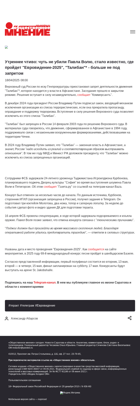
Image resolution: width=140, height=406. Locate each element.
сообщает (83, 94)
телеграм (28, 305)
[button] (129, 318)
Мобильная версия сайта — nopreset (27, 399)
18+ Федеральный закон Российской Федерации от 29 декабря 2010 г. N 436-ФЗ (49, 386)
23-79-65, (76, 354)
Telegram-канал (45, 282)
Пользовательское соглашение (24, 380)
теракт (14, 305)
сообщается (96, 249)
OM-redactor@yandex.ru (20, 347)
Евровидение (46, 305)
